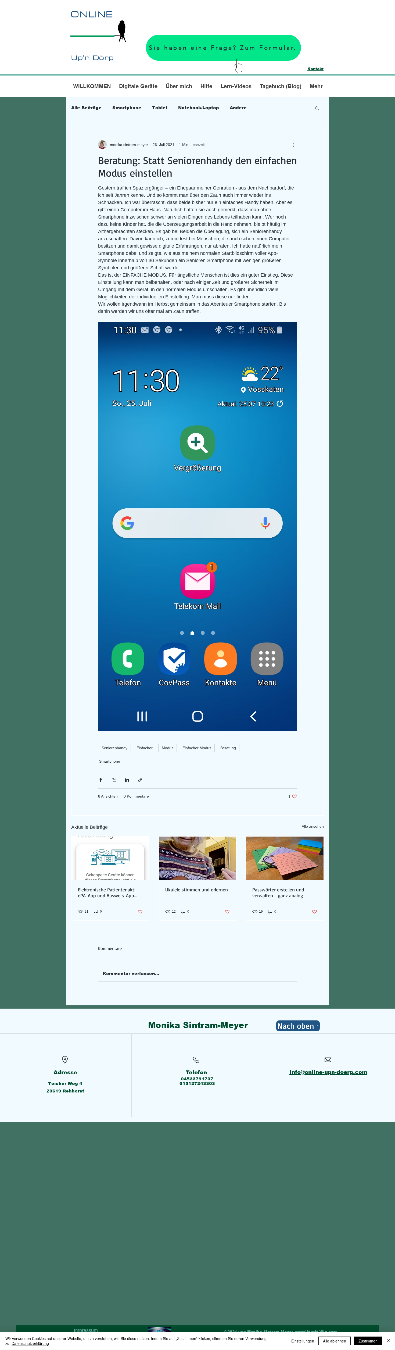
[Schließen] (388, 1341)
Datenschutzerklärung (30, 1343)
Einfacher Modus (196, 748)
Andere (238, 107)
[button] (316, 108)
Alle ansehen (313, 826)
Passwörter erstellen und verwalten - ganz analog (278, 892)
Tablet (159, 107)
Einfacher (145, 748)
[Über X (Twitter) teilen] (113, 779)
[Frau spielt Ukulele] (197, 858)
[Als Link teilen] (140, 779)
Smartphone (126, 107)
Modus (167, 748)
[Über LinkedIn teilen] (127, 779)
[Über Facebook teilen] (100, 779)
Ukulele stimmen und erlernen (196, 889)
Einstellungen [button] (302, 1341)
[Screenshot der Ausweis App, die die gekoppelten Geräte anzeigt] (110, 858)
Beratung (228, 748)
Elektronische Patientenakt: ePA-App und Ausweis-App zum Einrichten (106, 892)
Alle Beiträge (86, 107)
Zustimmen (368, 1341)
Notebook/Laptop (198, 107)
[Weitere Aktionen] (293, 144)
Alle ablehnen (334, 1341)
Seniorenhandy (114, 748)
